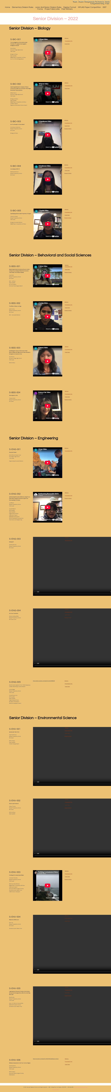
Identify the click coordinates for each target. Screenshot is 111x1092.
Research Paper (67, 217)
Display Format (69, 7)
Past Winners (66, 9)
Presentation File (68, 41)
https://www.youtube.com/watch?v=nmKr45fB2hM (44, 680)
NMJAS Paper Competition (89, 7)
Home (7, 7)
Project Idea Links (52, 9)
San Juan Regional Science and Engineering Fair (91, 2)
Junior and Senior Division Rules (48, 7)
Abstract (66, 346)
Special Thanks (55, 1089)
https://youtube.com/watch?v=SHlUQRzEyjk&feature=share (46, 1058)
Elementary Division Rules (22, 7)
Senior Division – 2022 (55, 18)
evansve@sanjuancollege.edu (81, 1087)
